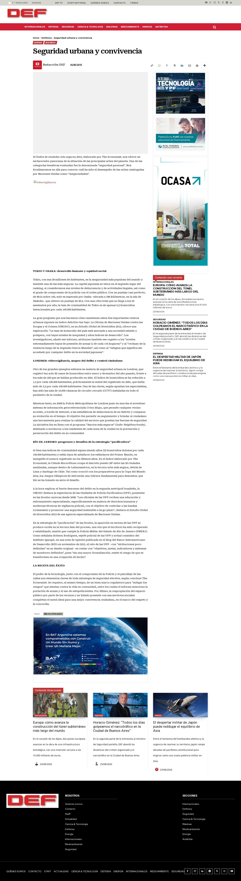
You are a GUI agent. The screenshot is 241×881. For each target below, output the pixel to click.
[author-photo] (37, 764)
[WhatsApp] (159, 65)
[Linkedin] (231, 3)
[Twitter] (219, 3)
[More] (204, 65)
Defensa (46, 37)
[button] (215, 27)
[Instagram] (214, 3)
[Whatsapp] (210, 3)
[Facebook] (223, 3)
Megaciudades (53, 614)
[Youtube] (206, 3)
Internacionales (163, 282)
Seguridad (50, 43)
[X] (174, 65)
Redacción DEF (54, 64)
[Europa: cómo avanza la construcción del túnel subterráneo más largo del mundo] (60, 705)
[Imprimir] (197, 65)
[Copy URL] (151, 65)
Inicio (36, 37)
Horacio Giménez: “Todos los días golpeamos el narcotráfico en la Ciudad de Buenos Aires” (180, 326)
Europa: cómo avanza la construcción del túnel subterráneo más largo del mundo (176, 290)
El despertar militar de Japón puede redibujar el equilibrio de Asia (179, 360)
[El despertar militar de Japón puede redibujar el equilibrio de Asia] (180, 705)
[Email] (189, 65)
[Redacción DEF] (37, 65)
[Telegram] (227, 3)
